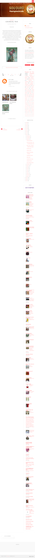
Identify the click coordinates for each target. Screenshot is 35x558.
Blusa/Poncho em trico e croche (32, 328)
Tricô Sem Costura (29, 215)
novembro (28, 137)
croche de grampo (28, 106)
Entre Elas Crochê (29, 519)
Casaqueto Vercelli (30, 155)
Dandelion (30, 252)
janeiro (28, 176)
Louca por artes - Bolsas (30, 435)
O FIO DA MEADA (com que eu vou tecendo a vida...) (29, 469)
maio (27, 170)
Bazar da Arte (28, 528)
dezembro (28, 136)
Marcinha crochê (29, 333)
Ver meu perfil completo (29, 27)
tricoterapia (28, 297)
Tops (30, 104)
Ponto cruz (32, 105)
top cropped (27, 105)
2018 (26, 122)
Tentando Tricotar (29, 220)
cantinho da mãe (27, 110)
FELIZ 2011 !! (28, 493)
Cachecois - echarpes (29, 76)
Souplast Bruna (31, 378)
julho (27, 167)
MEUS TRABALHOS (31, 412)
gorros (26, 114)
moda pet (27, 109)
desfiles (33, 97)
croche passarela (31, 102)
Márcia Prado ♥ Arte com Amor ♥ (30, 364)
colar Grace (27, 96)
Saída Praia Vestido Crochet (31, 319)
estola (26, 108)
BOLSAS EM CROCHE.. (31, 385)
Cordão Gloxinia (29, 160)
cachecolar (26, 113)
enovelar (33, 113)
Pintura (33, 94)
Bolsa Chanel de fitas (30, 162)
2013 (26, 130)
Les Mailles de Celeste (29, 476)
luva (29, 108)
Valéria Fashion (28, 357)
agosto (28, 165)
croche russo (27, 85)
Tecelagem (26, 104)
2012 (26, 131)
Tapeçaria (32, 109)
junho (27, 168)
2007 (26, 180)
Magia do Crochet (29, 310)
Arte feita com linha (29, 524)
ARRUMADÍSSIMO (29, 483)
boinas (30, 101)
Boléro (30, 477)
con (29, 113)
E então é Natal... (31, 227)
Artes (27, 208)
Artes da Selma (28, 324)
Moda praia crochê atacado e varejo (32, 335)
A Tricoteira (28, 270)
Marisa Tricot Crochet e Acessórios (30, 317)
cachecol (26, 81)
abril (27, 171)
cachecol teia (27, 97)
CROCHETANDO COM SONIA (29, 410)
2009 (26, 177)
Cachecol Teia (29, 150)
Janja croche (28, 257)
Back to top (31, 556)
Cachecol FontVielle (29, 84)
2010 (26, 134)
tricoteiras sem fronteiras (30, 227)
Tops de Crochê (31, 239)
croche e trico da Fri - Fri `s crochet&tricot (30, 290)
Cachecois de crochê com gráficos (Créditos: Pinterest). (31, 197)
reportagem (32, 96)
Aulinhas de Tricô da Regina (29, 506)
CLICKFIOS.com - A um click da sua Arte (29, 527)
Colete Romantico (29, 140)
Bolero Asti (28, 157)
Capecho (26, 100)
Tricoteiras (27, 473)
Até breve (27, 443)
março (28, 173)
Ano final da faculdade (29, 490)
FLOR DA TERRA (28, 384)
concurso (26, 88)
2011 (26, 133)
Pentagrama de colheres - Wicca (31, 265)
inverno (29, 114)
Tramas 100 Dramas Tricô (30, 489)
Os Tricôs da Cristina (29, 496)
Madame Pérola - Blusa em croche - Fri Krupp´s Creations (32, 293)
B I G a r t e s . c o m (29, 304)
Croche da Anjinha (29, 277)
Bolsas (31, 83)
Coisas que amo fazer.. (30, 521)
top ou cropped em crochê (31, 392)
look (31, 114)
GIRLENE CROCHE (29, 390)
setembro (28, 164)
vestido (30, 404)
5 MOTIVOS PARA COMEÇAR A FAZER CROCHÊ (32, 306)
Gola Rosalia (31, 100)
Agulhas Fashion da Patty (19, 3)
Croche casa (28, 94)
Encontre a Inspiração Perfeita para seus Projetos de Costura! (30, 217)
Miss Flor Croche (29, 403)
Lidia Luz (27, 283)
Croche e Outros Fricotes (30, 499)
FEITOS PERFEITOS (29, 264)
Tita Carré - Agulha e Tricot (29, 234)
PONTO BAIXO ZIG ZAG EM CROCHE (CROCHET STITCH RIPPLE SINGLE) (30, 349)
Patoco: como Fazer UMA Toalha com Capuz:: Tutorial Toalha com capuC (30, 464)
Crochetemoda (28, 238)
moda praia (27, 89)
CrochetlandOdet (28, 516)
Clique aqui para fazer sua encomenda (12, 67)
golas (32, 81)
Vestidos (30, 75)
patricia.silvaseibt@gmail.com (29, 52)
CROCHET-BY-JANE (29, 509)
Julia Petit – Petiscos (29, 354)
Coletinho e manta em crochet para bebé (31, 313)
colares (32, 88)
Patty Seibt (11, 79)
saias (26, 83)
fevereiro (28, 174)
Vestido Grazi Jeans (30, 159)
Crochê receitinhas (31, 246)
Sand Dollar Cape (5, 102)
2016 (26, 125)
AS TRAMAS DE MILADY (30, 339)
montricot (27, 454)
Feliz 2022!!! (31, 221)
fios (33, 104)
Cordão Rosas (29, 148)
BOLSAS (30, 436)
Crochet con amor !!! (29, 371)
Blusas (26, 77)
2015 (26, 127)
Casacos (30, 80)
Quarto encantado (31, 366)
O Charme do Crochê (29, 457)
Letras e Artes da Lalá (29, 194)
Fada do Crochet (28, 377)
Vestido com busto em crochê (31, 359)
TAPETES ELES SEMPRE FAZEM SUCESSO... (32, 431)
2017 (26, 124)
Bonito (30, 284)
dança (33, 106)
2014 (26, 128)
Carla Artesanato (28, 201)
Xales (30, 92)
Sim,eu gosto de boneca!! (29, 470)
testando (27, 455)
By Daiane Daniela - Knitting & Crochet (29, 443)
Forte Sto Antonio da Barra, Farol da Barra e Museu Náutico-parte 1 (30, 300)
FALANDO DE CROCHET (30, 346)
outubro (28, 139)
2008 (26, 179)
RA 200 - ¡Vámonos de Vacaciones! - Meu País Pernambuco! (31, 204)
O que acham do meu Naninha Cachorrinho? (29, 235)
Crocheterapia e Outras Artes (30, 462)
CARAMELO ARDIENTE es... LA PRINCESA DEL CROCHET (30, 447)
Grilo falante (31, 271)
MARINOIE (27, 251)
